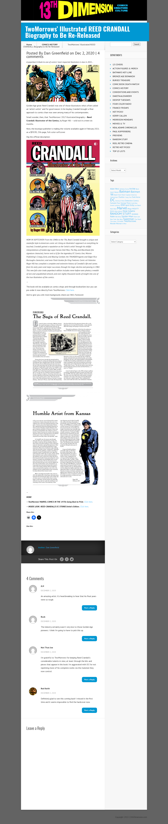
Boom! (116, 195)
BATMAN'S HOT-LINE (122, 72)
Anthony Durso (124, 189)
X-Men (124, 224)
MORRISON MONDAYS (123, 119)
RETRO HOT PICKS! (121, 147)
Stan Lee (137, 217)
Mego (130, 208)
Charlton (121, 197)
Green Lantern (115, 205)
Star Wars (120, 219)
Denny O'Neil (120, 201)
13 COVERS (118, 64)
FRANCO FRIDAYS (121, 107)
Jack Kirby (129, 205)
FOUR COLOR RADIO (122, 104)
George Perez (126, 203)
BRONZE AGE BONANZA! (124, 76)
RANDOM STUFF (120, 139)
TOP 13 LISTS (119, 151)
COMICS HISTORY (50, 44)
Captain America (131, 195)
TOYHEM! (120, 221)
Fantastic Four (115, 203)
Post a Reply (89, 608)
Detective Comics (132, 200)
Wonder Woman (116, 223)
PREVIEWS (117, 135)
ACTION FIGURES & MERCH (125, 68)
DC (112, 199)
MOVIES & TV (119, 123)
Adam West (114, 189)
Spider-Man (127, 216)
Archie (132, 188)
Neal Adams (129, 210)
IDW (123, 205)
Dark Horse (136, 197)
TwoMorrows (130, 221)
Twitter (72, 559)
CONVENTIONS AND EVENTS (126, 92)
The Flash (137, 219)
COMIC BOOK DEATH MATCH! (126, 84)
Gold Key (134, 203)
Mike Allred (118, 211)
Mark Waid (113, 209)
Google (62, 559)
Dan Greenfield (56, 53)
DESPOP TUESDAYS (121, 100)
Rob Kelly (118, 217)
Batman (124, 191)
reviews (135, 214)
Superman (128, 218)
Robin (112, 216)
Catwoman (114, 197)
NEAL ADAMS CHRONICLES (125, 127)
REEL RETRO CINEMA (122, 143)
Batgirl (116, 192)
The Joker (113, 221)
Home (29, 44)
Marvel (122, 208)
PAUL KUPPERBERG (122, 131)
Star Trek (113, 219)
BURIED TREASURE (121, 80)
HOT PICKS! (118, 111)
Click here (70, 290)
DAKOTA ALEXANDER (122, 96)
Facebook (67, 559)
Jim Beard (138, 205)
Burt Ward (121, 195)
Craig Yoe (128, 197)
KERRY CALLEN (120, 115)
